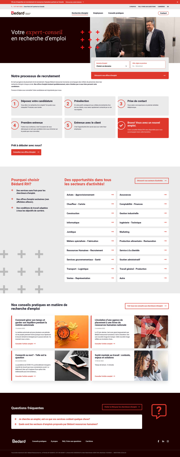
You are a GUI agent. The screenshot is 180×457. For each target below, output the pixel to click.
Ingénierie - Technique (130, 222)
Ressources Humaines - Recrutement (85, 250)
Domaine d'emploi (101, 63)
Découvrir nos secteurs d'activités (150, 181)
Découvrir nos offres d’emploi (105, 75)
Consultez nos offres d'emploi (24, 152)
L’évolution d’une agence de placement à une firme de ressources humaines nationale (110, 322)
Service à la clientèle (129, 250)
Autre (122, 278)
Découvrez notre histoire (74, 2)
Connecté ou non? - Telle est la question (30, 356)
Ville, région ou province (139, 63)
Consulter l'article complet (24, 344)
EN (168, 6)
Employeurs (98, 13)
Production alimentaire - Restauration (138, 241)
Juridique (71, 232)
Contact (163, 13)
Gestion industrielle (129, 213)
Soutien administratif (130, 259)
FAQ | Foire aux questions (147, 6)
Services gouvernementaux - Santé (83, 259)
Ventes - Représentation (78, 278)
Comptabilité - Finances (131, 204)
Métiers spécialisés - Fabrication (82, 241)
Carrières (161, 6)
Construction (73, 213)
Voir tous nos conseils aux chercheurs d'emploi (145, 306)
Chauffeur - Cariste (76, 204)
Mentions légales (120, 452)
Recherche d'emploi (80, 13)
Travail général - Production (133, 269)
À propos (133, 6)
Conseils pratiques (116, 13)
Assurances (125, 195)
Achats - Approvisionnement (80, 195)
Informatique (73, 222)
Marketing (124, 232)
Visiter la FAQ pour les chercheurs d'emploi (120, 407)
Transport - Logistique (77, 269)
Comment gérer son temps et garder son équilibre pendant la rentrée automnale (31, 322)
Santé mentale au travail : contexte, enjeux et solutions (112, 356)
